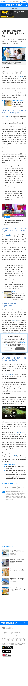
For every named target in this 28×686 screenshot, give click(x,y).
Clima (11, 1)
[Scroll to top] (25, 623)
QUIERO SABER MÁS (8, 349)
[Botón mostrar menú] (2, 5)
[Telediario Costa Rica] (14, 5)
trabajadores (9, 374)
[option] (14, 56)
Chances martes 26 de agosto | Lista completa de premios (18, 569)
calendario (20, 432)
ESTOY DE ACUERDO (20, 349)
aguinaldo (20, 487)
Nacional (14, 8)
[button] (3, 72)
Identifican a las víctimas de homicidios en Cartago (17, 560)
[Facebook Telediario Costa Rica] (8, 639)
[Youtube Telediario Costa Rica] (24, 639)
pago (15, 455)
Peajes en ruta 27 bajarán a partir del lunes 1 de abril (17, 579)
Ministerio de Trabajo (10, 487)
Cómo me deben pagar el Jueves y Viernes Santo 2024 (17, 588)
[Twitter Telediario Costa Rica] (12, 639)
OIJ (8, 1)
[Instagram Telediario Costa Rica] (16, 639)
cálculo (8, 117)
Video (7, 217)
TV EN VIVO (24, 1)
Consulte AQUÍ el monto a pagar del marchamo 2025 (18, 296)
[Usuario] (26, 5)
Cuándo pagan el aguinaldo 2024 (17, 103)
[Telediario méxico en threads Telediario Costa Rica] (20, 639)
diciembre (20, 76)
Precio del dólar (16, 1)
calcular (14, 320)
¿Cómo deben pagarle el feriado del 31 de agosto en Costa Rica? (17, 551)
